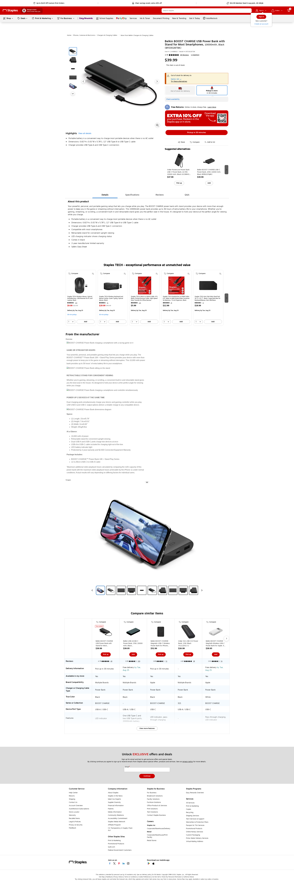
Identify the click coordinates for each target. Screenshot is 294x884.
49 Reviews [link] (184, 55)
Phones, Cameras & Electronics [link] (84, 35)
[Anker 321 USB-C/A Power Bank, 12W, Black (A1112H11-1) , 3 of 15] (188, 632)
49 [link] (111, 661)
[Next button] (73, 93)
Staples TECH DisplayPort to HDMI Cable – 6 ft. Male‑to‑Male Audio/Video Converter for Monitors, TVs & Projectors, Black (176, 298)
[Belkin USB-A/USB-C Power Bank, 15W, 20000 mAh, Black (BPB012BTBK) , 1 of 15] (133, 632)
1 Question (195, 55)
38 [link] (194, 661)
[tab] (105, 194)
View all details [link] (84, 133)
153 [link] (76, 303)
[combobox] (207, 10)
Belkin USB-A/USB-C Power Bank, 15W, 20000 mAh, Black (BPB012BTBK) (133, 643)
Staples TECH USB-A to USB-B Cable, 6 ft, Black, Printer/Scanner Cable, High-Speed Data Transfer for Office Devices (144, 298)
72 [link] (166, 661)
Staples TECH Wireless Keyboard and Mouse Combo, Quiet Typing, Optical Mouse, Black (111, 298)
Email (127, 767)
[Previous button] (83, 81)
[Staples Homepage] (10, 10)
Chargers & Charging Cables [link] (107, 35)
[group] (179, 169)
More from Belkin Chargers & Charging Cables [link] (137, 35)
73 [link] (203, 303)
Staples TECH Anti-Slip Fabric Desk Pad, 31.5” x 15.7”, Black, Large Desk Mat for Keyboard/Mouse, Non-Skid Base (207, 298)
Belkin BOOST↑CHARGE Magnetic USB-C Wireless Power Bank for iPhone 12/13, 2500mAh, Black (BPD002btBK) (160, 643)
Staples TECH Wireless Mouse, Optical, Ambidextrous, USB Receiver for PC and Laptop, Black (80, 298)
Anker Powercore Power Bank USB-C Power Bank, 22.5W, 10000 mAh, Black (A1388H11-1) (179, 172)
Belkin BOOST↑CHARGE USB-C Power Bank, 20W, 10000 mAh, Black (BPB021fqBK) (209, 172)
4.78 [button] (166, 55)
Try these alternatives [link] (179, 81)
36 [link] (171, 303)
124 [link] (140, 303)
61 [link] (107, 303)
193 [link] (139, 661)
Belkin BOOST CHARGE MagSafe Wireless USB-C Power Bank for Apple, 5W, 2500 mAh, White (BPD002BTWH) (216, 643)
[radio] (180, 90)
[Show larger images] (157, 125)
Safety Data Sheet (79, 246)
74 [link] (221, 661)
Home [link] (69, 35)
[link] (49, 3)
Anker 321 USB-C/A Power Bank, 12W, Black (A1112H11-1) (188, 643)
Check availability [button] (173, 99)
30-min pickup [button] (71, 315)
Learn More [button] (212, 107)
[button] (249, 10)
